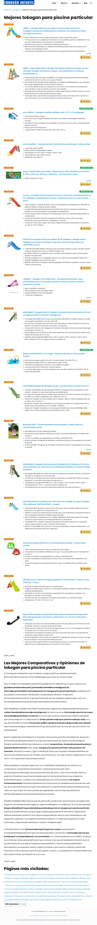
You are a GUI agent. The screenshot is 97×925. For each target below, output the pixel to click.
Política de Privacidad (53, 915)
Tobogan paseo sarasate (68, 896)
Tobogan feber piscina (63, 889)
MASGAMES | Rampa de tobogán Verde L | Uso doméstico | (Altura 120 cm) (56, 386)
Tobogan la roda (21, 896)
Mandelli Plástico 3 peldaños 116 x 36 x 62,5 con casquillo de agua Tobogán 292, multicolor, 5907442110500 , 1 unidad (56, 502)
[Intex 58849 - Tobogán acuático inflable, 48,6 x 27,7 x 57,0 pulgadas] (13, 116)
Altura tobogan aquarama (41, 889)
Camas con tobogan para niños (18, 885)
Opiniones (75, 3)
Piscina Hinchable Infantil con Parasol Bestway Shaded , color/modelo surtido (54, 544)
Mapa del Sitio (64, 915)
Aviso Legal (32, 915)
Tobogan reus (52, 874)
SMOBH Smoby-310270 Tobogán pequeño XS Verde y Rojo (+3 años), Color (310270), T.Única (56, 581)
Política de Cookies (41, 915)
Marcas (64, 3)
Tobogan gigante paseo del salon (52, 899)
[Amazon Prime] (88, 54)
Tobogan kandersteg (77, 882)
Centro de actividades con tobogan (75, 874)
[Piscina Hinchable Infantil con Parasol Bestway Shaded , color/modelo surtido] (13, 549)
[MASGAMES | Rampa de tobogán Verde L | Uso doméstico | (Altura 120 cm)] (13, 392)
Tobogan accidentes (64, 885)
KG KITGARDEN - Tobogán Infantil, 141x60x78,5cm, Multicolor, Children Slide (56, 144)
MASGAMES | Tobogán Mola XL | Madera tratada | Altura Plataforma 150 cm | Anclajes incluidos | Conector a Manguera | (57, 313)
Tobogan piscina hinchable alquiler (62, 878)
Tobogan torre (74, 899)
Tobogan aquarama (43, 882)
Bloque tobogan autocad (26, 899)
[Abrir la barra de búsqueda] (91, 3)
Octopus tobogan (12, 878)
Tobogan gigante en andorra (33, 878)
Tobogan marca (60, 882)
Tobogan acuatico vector (64, 892)
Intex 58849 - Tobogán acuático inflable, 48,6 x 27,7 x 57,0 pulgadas (53, 112)
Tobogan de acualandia (22, 882)
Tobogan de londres (20, 889)
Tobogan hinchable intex (21, 892)
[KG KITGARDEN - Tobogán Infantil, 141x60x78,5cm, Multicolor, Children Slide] (13, 150)
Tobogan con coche (36, 874)
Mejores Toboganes (12, 10)
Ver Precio (86, 57)
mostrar (22, 904)
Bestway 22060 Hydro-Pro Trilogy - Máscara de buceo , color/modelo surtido (54, 355)
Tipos (54, 3)
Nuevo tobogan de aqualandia (43, 896)
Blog (85, 3)
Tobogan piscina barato (43, 885)
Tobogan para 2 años (42, 892)
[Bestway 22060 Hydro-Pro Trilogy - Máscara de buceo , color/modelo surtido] (13, 359)
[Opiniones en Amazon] (13, 290)
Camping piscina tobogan (15, 874)
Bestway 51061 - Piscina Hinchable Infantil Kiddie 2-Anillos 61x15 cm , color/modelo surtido (53, 425)
